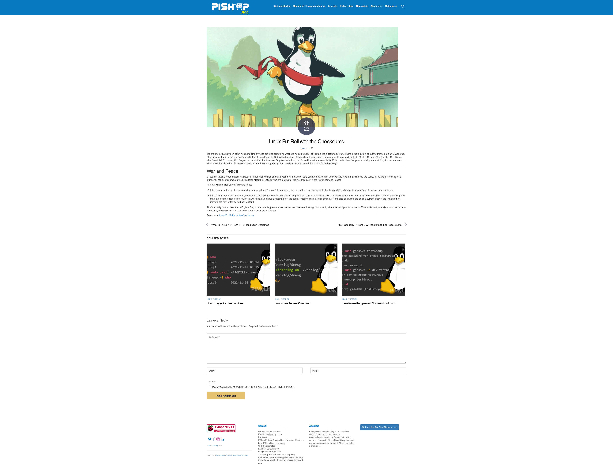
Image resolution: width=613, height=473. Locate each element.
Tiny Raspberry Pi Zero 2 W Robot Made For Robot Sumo (369, 225)
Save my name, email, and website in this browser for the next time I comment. (253, 387)
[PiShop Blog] (230, 7)
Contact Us (362, 6)
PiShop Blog (213, 445)
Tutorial (217, 299)
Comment (214, 337)
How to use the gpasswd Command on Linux (368, 303)
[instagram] (217, 437)
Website (213, 381)
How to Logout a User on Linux (225, 303)
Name (212, 371)
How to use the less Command (292, 303)
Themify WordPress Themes (237, 455)
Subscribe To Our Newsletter (379, 427)
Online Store (346, 6)
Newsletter (376, 6)
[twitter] (208, 437)
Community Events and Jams (309, 6)
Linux (302, 148)
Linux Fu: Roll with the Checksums (306, 141)
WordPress (220, 455)
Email (315, 371)
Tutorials (332, 6)
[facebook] (212, 437)
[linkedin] (221, 437)
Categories (391, 6)
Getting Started (282, 6)
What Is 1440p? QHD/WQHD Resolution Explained (240, 225)
